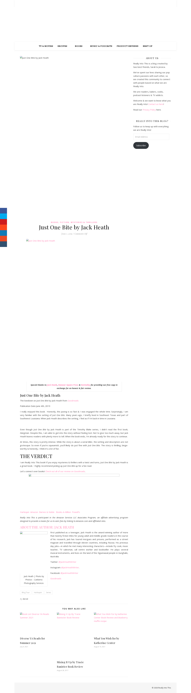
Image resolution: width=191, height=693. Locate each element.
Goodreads (73, 400)
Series (48, 592)
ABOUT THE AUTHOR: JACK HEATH (47, 527)
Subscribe (141, 145)
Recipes (62, 46)
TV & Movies (46, 46)
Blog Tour (26, 592)
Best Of (147, 46)
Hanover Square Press (68, 385)
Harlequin (38, 592)
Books (78, 46)
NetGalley (85, 385)
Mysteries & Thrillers (84, 222)
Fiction (64, 222)
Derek (25, 599)
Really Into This (95, 22)
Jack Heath (52, 385)
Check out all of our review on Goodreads (65, 471)
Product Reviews (127, 46)
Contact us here (155, 104)
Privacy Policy (149, 109)
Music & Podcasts (101, 46)
